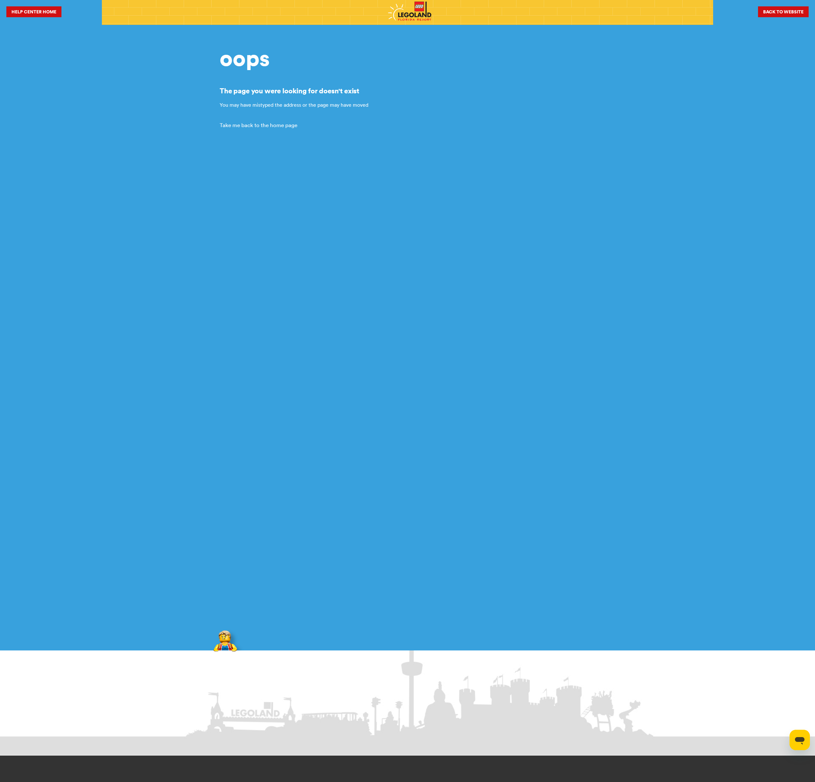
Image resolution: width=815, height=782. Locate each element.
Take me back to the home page (258, 125)
